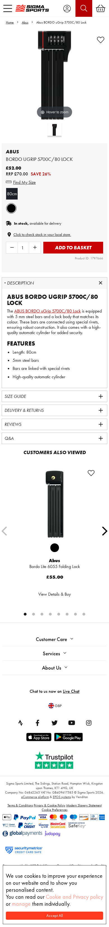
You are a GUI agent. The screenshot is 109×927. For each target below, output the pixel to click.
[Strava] (20, 722)
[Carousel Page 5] (58, 614)
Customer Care (51, 639)
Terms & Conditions (20, 805)
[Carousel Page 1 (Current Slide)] (25, 614)
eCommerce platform (35, 797)
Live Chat (71, 691)
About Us (51, 667)
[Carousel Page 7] (75, 614)
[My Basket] (100, 8)
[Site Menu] (7, 8)
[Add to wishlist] (100, 40)
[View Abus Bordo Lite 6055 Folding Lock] (54, 504)
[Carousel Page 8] (84, 614)
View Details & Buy (54, 594)
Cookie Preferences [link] (54, 810)
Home (10, 22)
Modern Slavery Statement (84, 805)
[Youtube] (71, 722)
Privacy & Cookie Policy (49, 805)
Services (51, 653)
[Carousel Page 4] (50, 614)
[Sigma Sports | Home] (32, 8)
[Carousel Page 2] (33, 614)
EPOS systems (62, 797)
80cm (12, 194)
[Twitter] (54, 722)
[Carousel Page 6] (67, 614)
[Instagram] (88, 722)
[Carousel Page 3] (42, 614)
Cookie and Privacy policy (74, 896)
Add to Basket (73, 247)
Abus (25, 22)
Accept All (54, 915)
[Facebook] (37, 722)
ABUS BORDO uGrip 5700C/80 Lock (47, 311)
